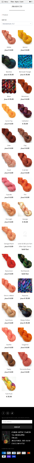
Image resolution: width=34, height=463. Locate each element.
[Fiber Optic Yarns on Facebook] (4, 413)
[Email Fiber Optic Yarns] (13, 413)
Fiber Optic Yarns (10, 448)
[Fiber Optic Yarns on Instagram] (8, 413)
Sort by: (4, 20)
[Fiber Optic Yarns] (17, 1)
